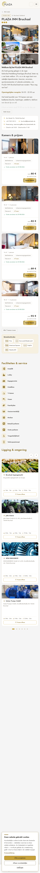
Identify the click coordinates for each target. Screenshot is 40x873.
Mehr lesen (6, 112)
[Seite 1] (13, 629)
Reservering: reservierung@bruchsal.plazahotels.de (20, 124)
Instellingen (20, 867)
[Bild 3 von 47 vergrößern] (29, 47)
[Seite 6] (27, 629)
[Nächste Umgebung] (36, 455)
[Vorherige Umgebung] (31, 455)
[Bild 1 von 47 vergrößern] (20, 33)
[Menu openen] (36, 4)
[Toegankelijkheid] (31, 4)
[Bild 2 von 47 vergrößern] (11, 47)
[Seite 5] (24, 629)
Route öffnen (21, 494)
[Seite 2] (16, 629)
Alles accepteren (20, 858)
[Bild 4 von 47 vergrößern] (11, 59)
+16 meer (16, 164)
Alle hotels (7, 12)
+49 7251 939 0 (11, 121)
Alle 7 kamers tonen (9, 330)
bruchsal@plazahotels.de (28, 121)
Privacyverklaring (9, 853)
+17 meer (16, 211)
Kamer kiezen (29, 180)
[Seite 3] (19, 629)
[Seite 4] (22, 629)
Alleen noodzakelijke (20, 863)
